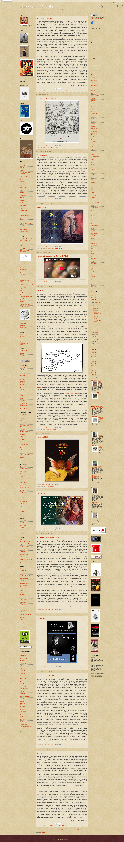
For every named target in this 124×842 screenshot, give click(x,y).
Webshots (22, 721)
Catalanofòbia (49, 746)
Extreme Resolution (23, 663)
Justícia (48, 429)
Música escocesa (23, 509)
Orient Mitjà (93, 227)
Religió (63, 825)
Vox (91, 284)
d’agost (94, 334)
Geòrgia (92, 171)
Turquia (92, 271)
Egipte (92, 124)
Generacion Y (22, 167)
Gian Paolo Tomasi (23, 675)
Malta (92, 204)
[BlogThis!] (57, 89)
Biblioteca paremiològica (24, 568)
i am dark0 (22, 170)
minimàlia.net (22, 325)
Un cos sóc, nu (23, 457)
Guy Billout (22, 202)
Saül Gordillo (22, 557)
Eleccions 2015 (94, 129)
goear (21, 504)
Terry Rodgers (22, 225)
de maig (95, 339)
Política (55, 199)
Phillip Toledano (23, 711)
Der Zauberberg (23, 466)
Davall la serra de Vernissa (25, 541)
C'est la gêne (22, 164)
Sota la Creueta (95, 511)
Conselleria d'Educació (24, 266)
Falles (92, 152)
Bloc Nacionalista (94, 92)
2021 (93, 349)
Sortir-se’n (94, 503)
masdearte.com (23, 213)
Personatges (56, 667)
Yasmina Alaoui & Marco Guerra (26, 726)
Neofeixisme (93, 222)
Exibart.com (22, 200)
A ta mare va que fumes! (24, 422)
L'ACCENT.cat (22, 523)
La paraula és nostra (24, 444)
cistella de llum (23, 655)
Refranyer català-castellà (24, 583)
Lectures (92, 194)
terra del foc (22, 622)
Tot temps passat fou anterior (48, 537)
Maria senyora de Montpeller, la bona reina (100, 418)
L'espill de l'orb (22, 441)
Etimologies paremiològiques (25, 575)
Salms (21, 452)
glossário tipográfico (24, 168)
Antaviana (22, 427)
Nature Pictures (23, 704)
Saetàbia (92, 259)
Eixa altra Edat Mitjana (24, 334)
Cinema (92, 103)
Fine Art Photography (24, 666)
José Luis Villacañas (45, 412)
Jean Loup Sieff (23, 686)
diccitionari (22, 328)
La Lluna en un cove (24, 442)
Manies (40, 753)
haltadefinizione (23, 680)
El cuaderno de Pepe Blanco (25, 546)
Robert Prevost (94, 255)
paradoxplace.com (23, 217)
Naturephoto (22, 706)
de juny (94, 337)
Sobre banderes (94, 263)
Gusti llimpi (22, 384)
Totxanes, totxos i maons (25, 487)
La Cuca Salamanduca (24, 248)
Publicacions (93, 246)
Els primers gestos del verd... (25, 431)
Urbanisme (93, 276)
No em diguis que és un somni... (26, 484)
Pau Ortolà (22, 511)
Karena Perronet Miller (24, 690)
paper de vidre (22, 451)
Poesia (60, 667)
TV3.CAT (21, 530)
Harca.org (22, 336)
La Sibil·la (41, 493)
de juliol (94, 336)
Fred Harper (22, 382)
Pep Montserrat (23, 400)
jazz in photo (22, 685)
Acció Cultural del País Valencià (26, 238)
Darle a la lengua (23, 269)
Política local (93, 241)
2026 (93, 293)
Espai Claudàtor (23, 434)
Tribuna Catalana (23, 528)
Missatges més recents (41, 830)
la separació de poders (73, 393)
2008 (93, 372)
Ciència (92, 101)
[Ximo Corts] (92, 23)
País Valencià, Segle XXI (25, 554)
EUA (92, 151)
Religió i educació (94, 251)
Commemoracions (50, 611)
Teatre (92, 268)
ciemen (21, 242)
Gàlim (21, 473)
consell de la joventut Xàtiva (25, 614)
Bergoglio (93, 90)
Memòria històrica (94, 207)
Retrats (92, 253)
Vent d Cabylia (95, 487)
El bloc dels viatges (23, 596)
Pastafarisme (22, 355)
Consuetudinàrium (23, 570)
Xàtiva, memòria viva (24, 627)
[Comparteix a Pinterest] (60, 89)
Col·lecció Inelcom (94, 105)
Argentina (93, 83)
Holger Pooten (22, 681)
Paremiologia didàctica (24, 578)
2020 (93, 351)
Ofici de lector (22, 447)
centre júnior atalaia (23, 612)
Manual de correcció (24, 299)
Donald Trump (93, 121)
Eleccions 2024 (94, 134)
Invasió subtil (22, 474)
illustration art (22, 387)
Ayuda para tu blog (23, 282)
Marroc (92, 205)
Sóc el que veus (23, 621)
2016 (93, 358)
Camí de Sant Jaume (95, 95)
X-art (21, 624)
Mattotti (21, 398)
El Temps (22, 522)
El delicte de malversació (46, 675)
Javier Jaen (22, 389)
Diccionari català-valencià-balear (26, 286)
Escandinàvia (93, 141)
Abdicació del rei (94, 77)
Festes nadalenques (57, 90)
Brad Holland (22, 198)
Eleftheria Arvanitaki (24, 501)
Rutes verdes (93, 258)
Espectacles (93, 144)
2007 (93, 374)
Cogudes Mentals (23, 327)
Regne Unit (93, 248)
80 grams (22, 420)
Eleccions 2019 (94, 131)
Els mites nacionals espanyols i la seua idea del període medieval (100, 491)
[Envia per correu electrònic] (56, 89)
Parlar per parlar (94, 233)
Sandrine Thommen (23, 405)
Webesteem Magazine (24, 231)
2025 (93, 295)
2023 (93, 299)
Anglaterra (93, 82)
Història (61, 611)
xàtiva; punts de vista (36, 6)
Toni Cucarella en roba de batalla (26, 559)
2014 (93, 361)
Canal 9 (92, 96)
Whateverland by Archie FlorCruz (26, 722)
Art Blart (21, 190)
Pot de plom (22, 356)
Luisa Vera (22, 395)
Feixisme (92, 154)
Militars (92, 208)
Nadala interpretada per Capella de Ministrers (54, 256)
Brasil (92, 93)
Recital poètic (42, 618)
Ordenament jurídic (94, 225)
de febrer (95, 345)
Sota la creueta (23, 485)
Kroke (21, 506)
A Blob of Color (23, 187)
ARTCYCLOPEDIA (23, 195)
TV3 (92, 273)
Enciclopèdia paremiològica (25, 573)
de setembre (95, 332)
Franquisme (93, 166)
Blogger (70, 839)
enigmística (22, 432)
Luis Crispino (22, 693)
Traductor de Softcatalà (24, 306)
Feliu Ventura (22, 503)
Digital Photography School (25, 658)
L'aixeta (21, 619)
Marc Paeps (22, 698)
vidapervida (94, 416)
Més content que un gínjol (25, 446)
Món (92, 212)
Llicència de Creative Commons (97, 18)
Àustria (92, 88)
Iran (91, 184)
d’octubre (95, 330)
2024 (93, 297)
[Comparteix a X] (58, 89)
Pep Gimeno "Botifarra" (24, 513)
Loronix (21, 508)
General (92, 169)
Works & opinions (23, 408)
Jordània (92, 190)
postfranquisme (94, 243)
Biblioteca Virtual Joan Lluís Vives (26, 284)
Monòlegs (93, 215)
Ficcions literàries (94, 157)
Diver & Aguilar (23, 660)
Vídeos (59, 282)
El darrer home (23, 429)
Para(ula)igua (22, 272)
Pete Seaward (22, 709)
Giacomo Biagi (23, 673)
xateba (21, 626)
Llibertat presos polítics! (95, 202)
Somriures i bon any (45, 18)
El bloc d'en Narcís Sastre (25, 468)
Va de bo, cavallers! (23, 492)
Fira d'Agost (93, 161)
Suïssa (92, 266)
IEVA (21, 245)
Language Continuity (24, 174)
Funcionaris (93, 167)
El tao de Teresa (23, 471)
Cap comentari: (51, 88)
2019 (93, 352)
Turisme (92, 269)
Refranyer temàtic (23, 585)
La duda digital (22, 476)
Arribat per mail (94, 85)
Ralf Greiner (22, 716)
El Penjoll (22, 617)
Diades (48, 90)
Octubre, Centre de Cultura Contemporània (25, 251)
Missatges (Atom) (44, 832)
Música (56, 282)
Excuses (40, 290)
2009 (93, 370)
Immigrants (93, 182)
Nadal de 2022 (42, 437)
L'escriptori (22, 439)
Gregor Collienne (23, 676)
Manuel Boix (22, 212)
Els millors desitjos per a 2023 (48, 98)
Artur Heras (22, 197)
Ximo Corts (93, 21)
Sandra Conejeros (23, 403)
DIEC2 (21, 290)
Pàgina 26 (22, 527)
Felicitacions (42, 207)
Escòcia (92, 143)
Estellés (92, 148)
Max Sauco (22, 699)
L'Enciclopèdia (22, 298)
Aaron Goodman (23, 653)
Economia (51, 90)
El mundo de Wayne (24, 499)
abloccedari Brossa (23, 423)
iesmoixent (22, 369)
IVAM (21, 203)
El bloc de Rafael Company (25, 543)
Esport (92, 146)
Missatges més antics (82, 830)
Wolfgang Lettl (22, 232)
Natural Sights (22, 703)
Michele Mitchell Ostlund (24, 215)
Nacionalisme (71, 611)
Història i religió (94, 177)
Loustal (21, 393)
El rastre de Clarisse (24, 469)
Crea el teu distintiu (94, 25)
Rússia (92, 256)
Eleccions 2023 (94, 133)
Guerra (92, 174)
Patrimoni (57, 825)
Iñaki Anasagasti (23, 551)
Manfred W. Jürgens (24, 210)
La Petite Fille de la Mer (24, 478)
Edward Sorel (22, 381)
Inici (62, 830)
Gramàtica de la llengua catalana (26, 296)
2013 (93, 363)
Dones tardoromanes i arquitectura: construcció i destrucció (100, 434)
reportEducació (23, 274)
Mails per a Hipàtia (23, 482)
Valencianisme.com (23, 561)
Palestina (93, 230)
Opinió (52, 199)
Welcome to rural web (24, 406)
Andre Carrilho (22, 375)
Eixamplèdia (22, 292)
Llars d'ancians (94, 199)
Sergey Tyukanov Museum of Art (26, 223)
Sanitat (92, 261)
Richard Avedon (23, 718)
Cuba (92, 115)
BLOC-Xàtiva (22, 539)
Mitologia (92, 210)
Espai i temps (100, 393)
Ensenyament (93, 139)
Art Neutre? (22, 192)
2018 (93, 354)
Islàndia (92, 185)
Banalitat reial (42, 155)
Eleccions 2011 (94, 128)
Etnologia (93, 149)
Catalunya (93, 100)
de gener (95, 346)
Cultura (48, 667)
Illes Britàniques (94, 180)
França (92, 164)
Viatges (92, 281)
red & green (22, 178)
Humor (92, 179)
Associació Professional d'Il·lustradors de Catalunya (25, 377)
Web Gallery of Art (23, 229)
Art (47, 147)
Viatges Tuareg (23, 604)
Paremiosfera (22, 580)
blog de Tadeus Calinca (97, 431)
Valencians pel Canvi (24, 562)
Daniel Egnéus (22, 379)
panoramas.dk (22, 708)
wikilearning (22, 181)
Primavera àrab (94, 245)
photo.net (22, 713)
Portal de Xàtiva (23, 525)
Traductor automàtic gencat (25, 304)
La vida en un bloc (23, 552)
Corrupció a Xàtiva (94, 113)
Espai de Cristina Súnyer (24, 549)
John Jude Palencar (23, 205)
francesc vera (22, 670)
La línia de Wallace (96, 392)
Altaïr (21, 592)
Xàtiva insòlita (68, 825)
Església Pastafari (23, 350)
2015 (93, 359)
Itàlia (92, 189)
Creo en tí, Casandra (24, 267)
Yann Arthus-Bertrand (24, 724)
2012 (93, 365)
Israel (92, 187)
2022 (93, 301)
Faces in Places (23, 665)
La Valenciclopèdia (23, 352)
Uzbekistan (93, 278)
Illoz (21, 386)
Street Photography (94, 264)
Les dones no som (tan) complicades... (24, 480)
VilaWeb (21, 532)
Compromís (93, 108)
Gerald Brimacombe (23, 599)
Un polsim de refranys (24, 586)
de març (95, 343)
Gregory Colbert (23, 678)
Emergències (93, 138)
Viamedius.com (23, 602)
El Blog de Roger (23, 544)
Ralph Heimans (23, 221)
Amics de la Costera (50, 248)
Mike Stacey (22, 701)
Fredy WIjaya (22, 671)
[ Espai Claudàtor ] (96, 380)
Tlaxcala (21, 179)
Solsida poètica (99, 382)
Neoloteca (22, 301)
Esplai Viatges (22, 597)
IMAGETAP (22, 683)
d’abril (94, 341)
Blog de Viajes (22, 594)
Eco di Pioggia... (23, 165)
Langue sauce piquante (24, 176)
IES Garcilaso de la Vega (24, 271)
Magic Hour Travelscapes (25, 696)
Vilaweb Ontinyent (23, 533)
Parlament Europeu (23, 414)
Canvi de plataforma (100, 447)
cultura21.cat (22, 243)
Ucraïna (92, 274)
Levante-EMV (64, 90)
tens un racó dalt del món (25, 454)
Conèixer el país (57, 611)
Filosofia (92, 159)
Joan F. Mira (22, 437)
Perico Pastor (22, 218)
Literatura (51, 667)
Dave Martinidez (23, 657)
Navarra (92, 220)
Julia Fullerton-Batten (24, 688)
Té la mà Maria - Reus (24, 489)
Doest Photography (23, 662)
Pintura (21, 220)
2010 (93, 368)
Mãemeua (22, 353)
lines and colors (23, 207)
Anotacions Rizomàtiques (25, 240)
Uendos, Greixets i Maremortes (26, 490)
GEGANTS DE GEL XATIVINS (100, 513)
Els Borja (92, 136)
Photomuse (22, 714)
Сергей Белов (22, 727)
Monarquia (48, 199)
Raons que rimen (23, 581)
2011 (93, 367)
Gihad (92, 172)
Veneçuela (93, 279)
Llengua (92, 200)
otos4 (21, 449)
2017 (93, 356)
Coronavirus (93, 111)
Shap (21, 514)
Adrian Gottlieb (23, 189)
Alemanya (93, 78)
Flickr (21, 668)
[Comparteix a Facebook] (59, 89)
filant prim (22, 436)
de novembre (95, 329)
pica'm (21, 556)
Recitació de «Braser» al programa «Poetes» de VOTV (97, 477)
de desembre (95, 302)
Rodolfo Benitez (23, 719)
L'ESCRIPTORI (95, 502)
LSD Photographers (23, 691)
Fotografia (93, 162)
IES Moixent (22, 367)
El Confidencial (23, 520)
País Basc (93, 228)
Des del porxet (22, 616)
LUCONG (22, 208)
